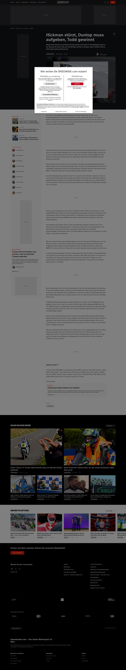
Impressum (44, 111)
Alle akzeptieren (50, 83)
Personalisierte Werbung (50, 94)
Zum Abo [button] (77, 83)
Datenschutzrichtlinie (61, 111)
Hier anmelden (77, 88)
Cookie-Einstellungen (80, 111)
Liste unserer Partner (77, 107)
